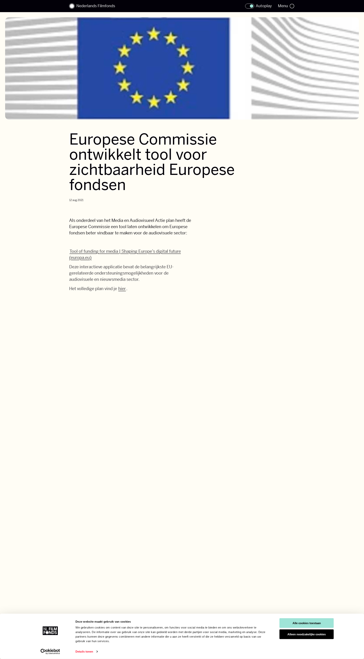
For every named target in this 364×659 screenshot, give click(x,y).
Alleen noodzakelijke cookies (306, 634)
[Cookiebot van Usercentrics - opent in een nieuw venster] (50, 651)
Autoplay (264, 6)
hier (122, 288)
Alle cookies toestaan (307, 623)
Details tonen (84, 651)
